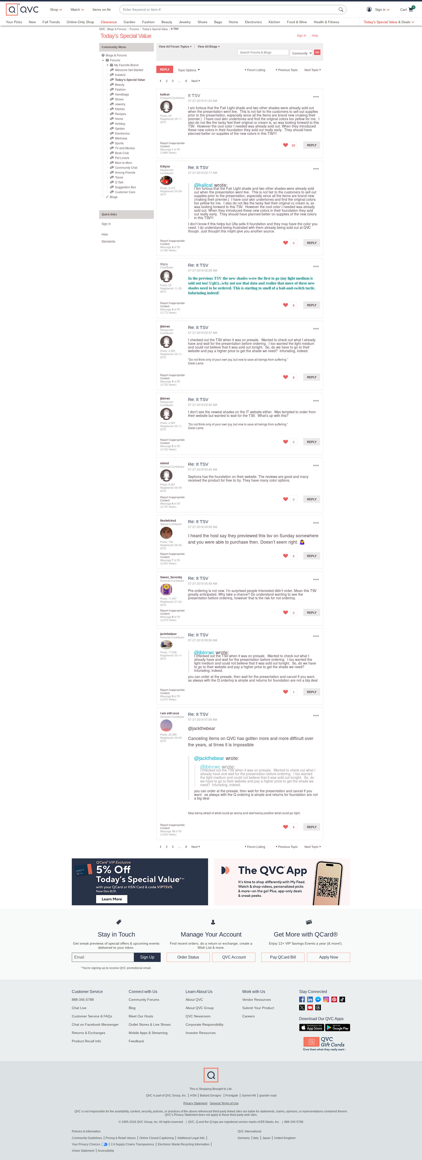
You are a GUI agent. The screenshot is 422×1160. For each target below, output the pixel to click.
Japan (266, 1138)
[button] (370, 10)
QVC (102, 29)
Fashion (148, 22)
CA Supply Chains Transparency (132, 1144)
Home (233, 22)
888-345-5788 (83, 1000)
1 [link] (160, 81)
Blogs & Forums (117, 29)
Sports (119, 143)
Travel (119, 177)
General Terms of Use (224, 1103)
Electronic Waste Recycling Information (184, 1144)
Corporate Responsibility (204, 1024)
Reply (311, 145)
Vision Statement (83, 1150)
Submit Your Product (258, 1008)
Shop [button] (54, 9)
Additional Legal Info (191, 1138)
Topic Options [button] (187, 70)
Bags (218, 22)
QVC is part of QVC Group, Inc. (166, 1095)
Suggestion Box (125, 187)
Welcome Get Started (129, 70)
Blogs (113, 197)
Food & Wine (297, 22)
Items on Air (102, 9)
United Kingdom (284, 1138)
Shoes (202, 22)
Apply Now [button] (328, 957)
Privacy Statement (195, 1103)
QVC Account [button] (234, 957)
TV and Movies (125, 148)
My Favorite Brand (126, 65)
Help (315, 35)
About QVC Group (200, 1008)
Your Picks (14, 22)
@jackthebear (201, 728)
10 (173, 831)
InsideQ (120, 75)
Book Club (122, 153)
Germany (244, 1138)
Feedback (136, 1041)
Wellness (121, 138)
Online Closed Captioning (156, 1138)
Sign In (301, 35)
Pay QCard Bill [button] (283, 957)
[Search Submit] (341, 9)
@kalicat (203, 184)
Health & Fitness (326, 22)
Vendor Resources (256, 1000)
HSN (193, 1095)
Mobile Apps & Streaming (148, 1033)
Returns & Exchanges (88, 1033)
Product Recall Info (86, 1041)
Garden (129, 22)
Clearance (109, 22)
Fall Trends (51, 22)
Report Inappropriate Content (172, 144)
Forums (134, 29)
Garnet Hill (249, 1095)
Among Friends (125, 172)
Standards (108, 241)
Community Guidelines (87, 1138)
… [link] (179, 81)
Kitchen (274, 22)
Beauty (166, 22)
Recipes (120, 114)
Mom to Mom (123, 162)
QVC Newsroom (198, 1016)
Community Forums (144, 1000)
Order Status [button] (188, 957)
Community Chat (126, 167)
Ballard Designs (211, 1095)
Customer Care (125, 192)
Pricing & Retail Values (121, 1138)
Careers (248, 1016)
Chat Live (79, 1008)
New (32, 22)
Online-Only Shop (80, 22)
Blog (132, 1008)
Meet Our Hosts (141, 1016)
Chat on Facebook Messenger (95, 1024)
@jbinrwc (204, 652)
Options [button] (316, 96)
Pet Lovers (122, 158)
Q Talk (119, 182)
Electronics (253, 22)
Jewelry (185, 22)
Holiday (120, 123)
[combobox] (228, 9)
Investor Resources (201, 1033)
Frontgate (231, 1095)
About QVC (194, 1000)
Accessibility (106, 1150)
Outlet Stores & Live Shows (150, 1024)
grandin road (267, 1095)
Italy (256, 1138)
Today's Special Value (155, 29)
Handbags (122, 94)
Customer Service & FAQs (92, 1016)
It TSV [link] (175, 29)
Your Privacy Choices (86, 1144)
